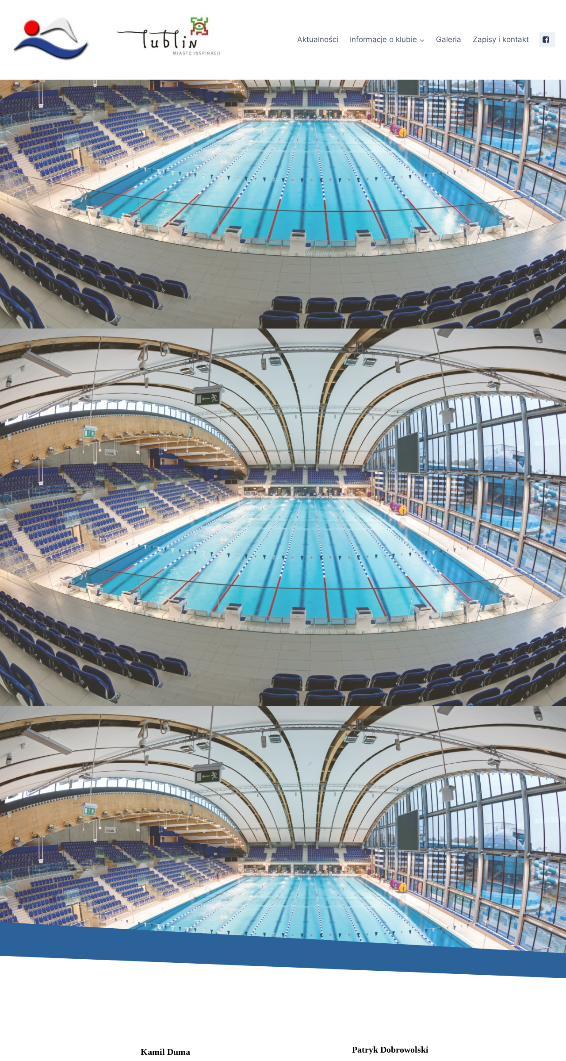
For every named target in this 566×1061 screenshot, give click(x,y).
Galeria (448, 39)
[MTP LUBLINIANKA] (143, 40)
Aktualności (317, 39)
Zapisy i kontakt (501, 39)
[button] (422, 40)
